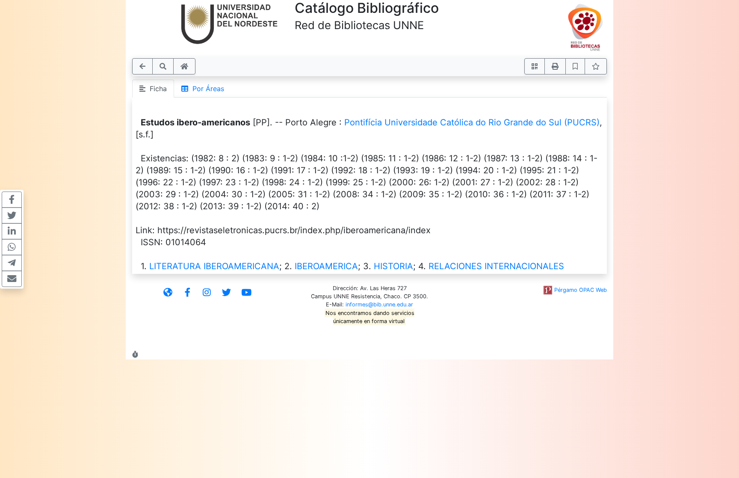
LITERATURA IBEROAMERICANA (214, 266)
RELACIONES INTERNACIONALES (496, 266)
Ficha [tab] (156, 88)
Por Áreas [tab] (206, 88)
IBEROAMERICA (326, 266)
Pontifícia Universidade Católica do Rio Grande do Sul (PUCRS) (472, 122)
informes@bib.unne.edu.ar (379, 304)
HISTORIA (393, 266)
